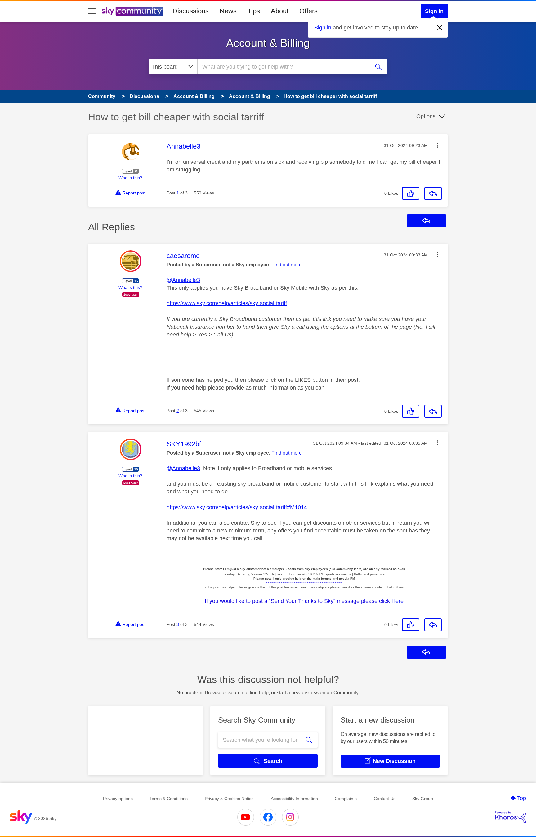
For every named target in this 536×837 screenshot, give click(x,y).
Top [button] (521, 798)
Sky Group (422, 798)
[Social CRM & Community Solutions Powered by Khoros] (510, 817)
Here (397, 601)
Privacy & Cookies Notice (229, 798)
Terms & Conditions (169, 798)
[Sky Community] (132, 11)
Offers (308, 11)
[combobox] (283, 66)
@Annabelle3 (183, 280)
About (279, 11)
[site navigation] (92, 11)
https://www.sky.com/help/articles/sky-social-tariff (227, 303)
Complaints (346, 798)
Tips (254, 11)
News (228, 11)
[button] (437, 145)
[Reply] (433, 193)
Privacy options (118, 798)
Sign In (434, 11)
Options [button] (426, 116)
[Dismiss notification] (440, 28)
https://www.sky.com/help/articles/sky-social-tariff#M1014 (237, 507)
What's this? (130, 177)
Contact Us (384, 798)
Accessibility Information (294, 798)
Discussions (190, 11)
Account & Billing (268, 43)
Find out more (286, 264)
